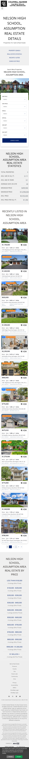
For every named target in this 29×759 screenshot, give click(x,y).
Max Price (5, 103)
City (15, 671)
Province (14, 666)
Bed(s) (4, 110)
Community (14, 676)
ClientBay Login (14, 690)
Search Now (14, 140)
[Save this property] (25, 231)
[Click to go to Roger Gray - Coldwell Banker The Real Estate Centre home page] (14, 3)
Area (14, 679)
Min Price (4, 96)
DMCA (14, 687)
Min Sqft (4, 125)
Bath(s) (4, 118)
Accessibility (14, 685)
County (14, 669)
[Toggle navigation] (2, 8)
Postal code (14, 674)
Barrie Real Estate (14, 664)
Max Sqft (4, 132)
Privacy (14, 682)
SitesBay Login (14, 692)
